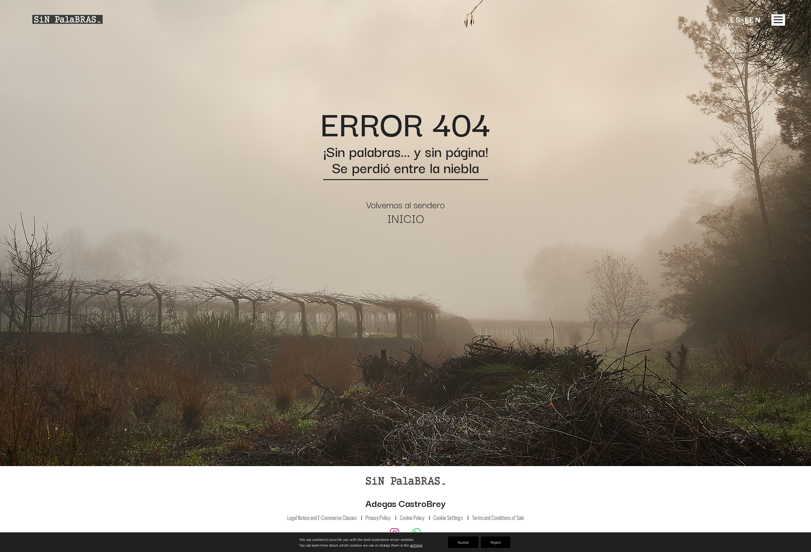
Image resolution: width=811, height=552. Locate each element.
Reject (495, 542)
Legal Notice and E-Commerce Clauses (321, 518)
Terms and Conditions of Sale (498, 518)
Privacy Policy (378, 518)
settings (416, 545)
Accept (463, 542)
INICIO (405, 218)
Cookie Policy (412, 518)
